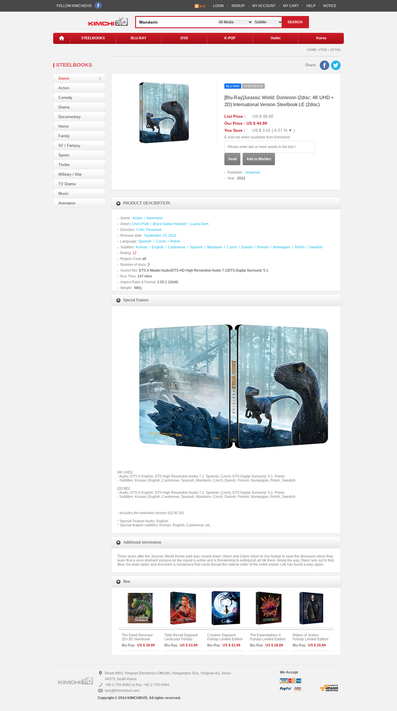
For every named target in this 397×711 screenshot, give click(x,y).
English (158, 247)
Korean (141, 247)
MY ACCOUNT (264, 6)
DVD (184, 38)
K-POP (229, 38)
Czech (161, 241)
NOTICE (329, 6)
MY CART (291, 6)
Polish (175, 241)
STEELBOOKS (93, 38)
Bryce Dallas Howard (169, 224)
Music (63, 193)
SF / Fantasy (69, 145)
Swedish (316, 247)
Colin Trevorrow (149, 230)
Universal (252, 172)
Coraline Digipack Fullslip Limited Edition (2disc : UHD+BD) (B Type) (225, 641)
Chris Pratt (140, 224)
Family (64, 136)
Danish (247, 247)
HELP (311, 6)
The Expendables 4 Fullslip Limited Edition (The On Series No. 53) (268, 639)
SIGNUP (238, 6)
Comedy (65, 97)
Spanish (144, 241)
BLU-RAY (138, 38)
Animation (66, 203)
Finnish (263, 247)
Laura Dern (200, 224)
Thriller (64, 165)
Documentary (69, 117)
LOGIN (218, 6)
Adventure (154, 218)
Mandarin (214, 247)
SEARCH (295, 22)
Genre (63, 78)
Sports (63, 155)
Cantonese (176, 247)
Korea (321, 38)
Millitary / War (70, 174)
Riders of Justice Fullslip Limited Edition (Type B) (310, 639)
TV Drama (67, 184)
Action (63, 88)
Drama (63, 107)
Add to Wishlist (258, 159)
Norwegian (281, 247)
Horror (63, 126)
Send (232, 159)
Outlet (275, 38)
